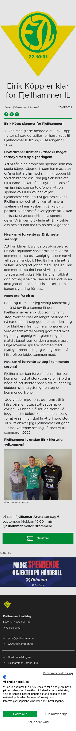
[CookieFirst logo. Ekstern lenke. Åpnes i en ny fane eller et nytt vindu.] (4, 677)
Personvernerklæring (58, 673)
